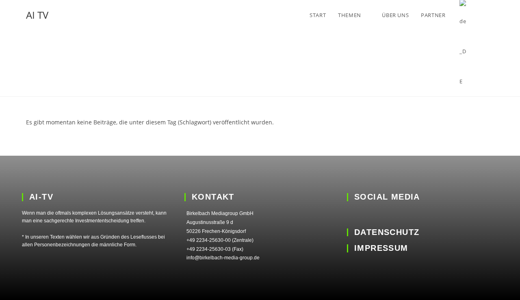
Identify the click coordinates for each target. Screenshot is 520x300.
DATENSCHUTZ (386, 232)
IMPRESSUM (381, 247)
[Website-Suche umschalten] (492, 15)
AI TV (37, 15)
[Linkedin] (352, 214)
